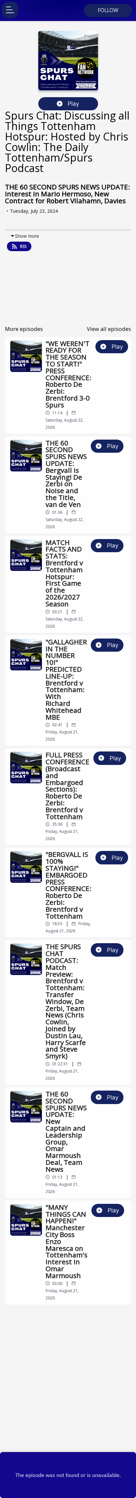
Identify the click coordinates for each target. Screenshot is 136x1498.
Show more (27, 236)
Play (73, 103)
